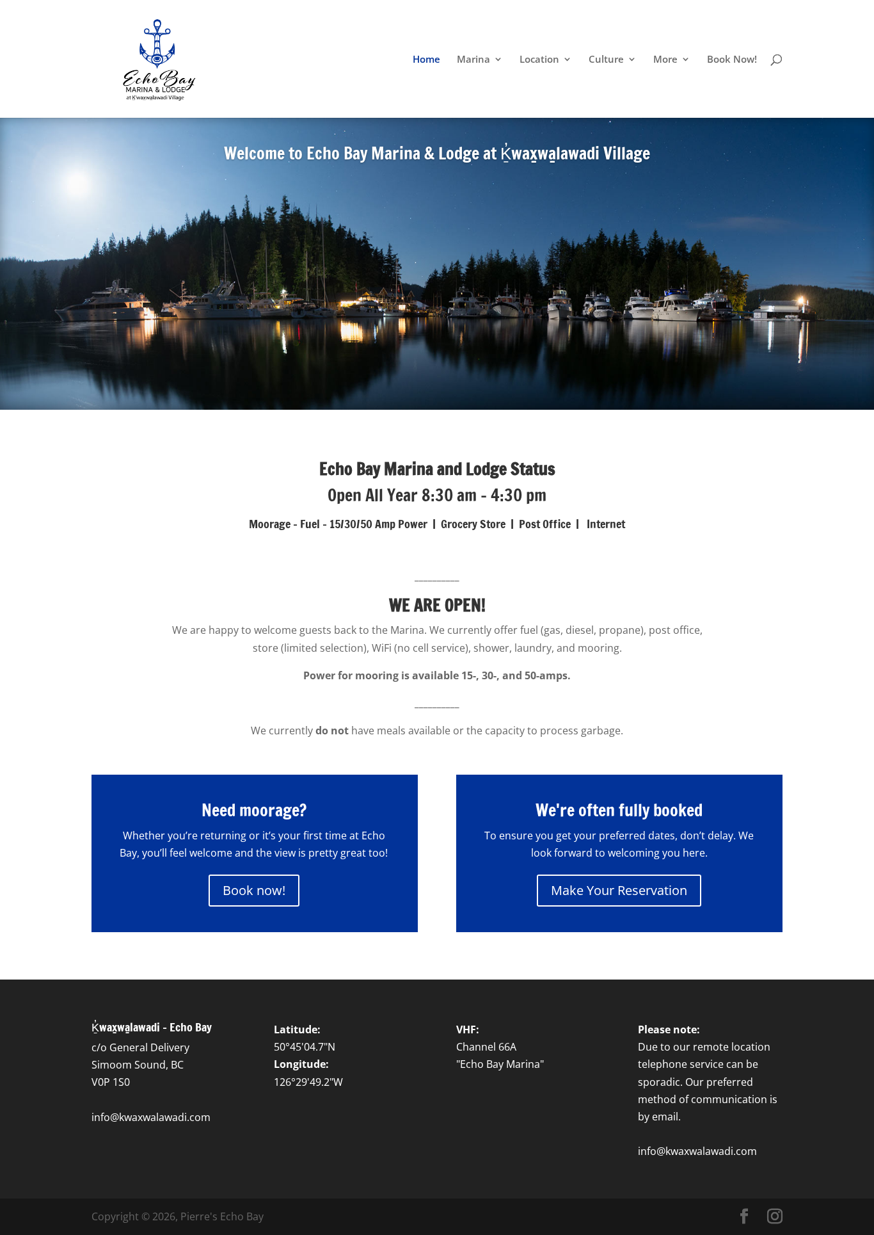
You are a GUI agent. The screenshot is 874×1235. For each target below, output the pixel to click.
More (665, 59)
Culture (606, 59)
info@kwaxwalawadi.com (151, 1117)
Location (539, 59)
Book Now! (732, 59)
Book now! (254, 890)
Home (426, 59)
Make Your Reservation (619, 890)
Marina (473, 59)
